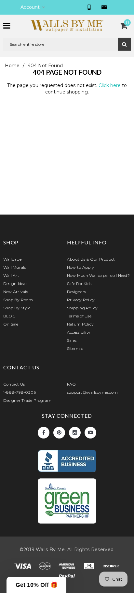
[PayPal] (67, 578)
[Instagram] (75, 433)
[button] (36, 585)
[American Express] (67, 567)
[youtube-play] (90, 433)
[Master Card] (45, 567)
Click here (110, 85)
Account (30, 7)
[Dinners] (89, 567)
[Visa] (23, 567)
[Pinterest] (59, 433)
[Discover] (111, 567)
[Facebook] (43, 433)
